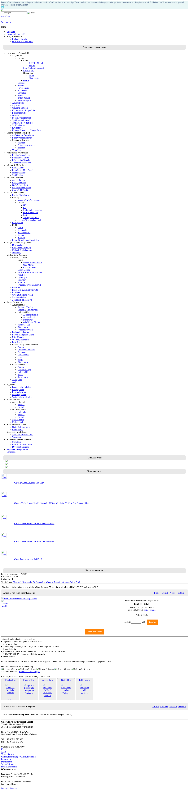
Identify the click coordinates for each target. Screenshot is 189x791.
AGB (3, 752)
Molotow (22, 280)
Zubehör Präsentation (21, 162)
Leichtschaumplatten (21, 155)
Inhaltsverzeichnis (9, 767)
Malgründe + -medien (32, 210)
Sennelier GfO (24, 232)
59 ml (31, 75)
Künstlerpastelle (19, 182)
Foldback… (10, 680)
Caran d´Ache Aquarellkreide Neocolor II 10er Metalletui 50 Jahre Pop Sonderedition (51, 503)
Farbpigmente (18, 389)
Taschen (21, 148)
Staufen (21, 235)
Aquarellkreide (18, 180)
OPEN (26, 80)
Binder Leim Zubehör (21, 387)
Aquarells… (47, 680)
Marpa (20, 359)
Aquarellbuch (29, 317)
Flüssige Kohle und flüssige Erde (26, 130)
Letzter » (182, 593)
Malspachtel (17, 422)
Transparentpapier (17, 380)
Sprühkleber (17, 175)
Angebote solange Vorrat (17, 449)
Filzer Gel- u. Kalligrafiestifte (25, 290)
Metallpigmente (19, 394)
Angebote (11, 31)
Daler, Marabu (24, 270)
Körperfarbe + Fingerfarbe (23, 110)
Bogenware (28, 320)
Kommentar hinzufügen (29, 671)
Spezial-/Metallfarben (21, 118)
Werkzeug (16, 252)
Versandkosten (7, 754)
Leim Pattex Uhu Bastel (22, 170)
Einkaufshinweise (20, 39)
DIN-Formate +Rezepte (22, 41)
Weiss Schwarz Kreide (22, 397)
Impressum (6, 759)
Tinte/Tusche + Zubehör (22, 123)
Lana (20, 357)
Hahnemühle (23, 354)
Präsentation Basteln (21, 160)
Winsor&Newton (25, 330)
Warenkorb (6, 22)
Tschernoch (23, 377)
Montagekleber (18, 172)
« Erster (155, 593)
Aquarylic (16, 105)
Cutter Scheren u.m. (21, 427)
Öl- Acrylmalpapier (20, 340)
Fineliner (16, 292)
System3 (21, 95)
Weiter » (173, 593)
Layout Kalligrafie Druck (23, 335)
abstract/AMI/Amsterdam (29, 200)
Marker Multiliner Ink (32, 262)
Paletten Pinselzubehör (22, 444)
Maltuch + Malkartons (22, 250)
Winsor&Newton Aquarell (29, 285)
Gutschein (11, 452)
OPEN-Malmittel (30, 212)
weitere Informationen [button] (18, 5)
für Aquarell (17, 222)
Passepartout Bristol (20, 158)
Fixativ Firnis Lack (20, 195)
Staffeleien (16, 442)
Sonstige (21, 237)
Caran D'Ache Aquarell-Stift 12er (29, 559)
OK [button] (2, 7)
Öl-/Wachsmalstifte (20, 185)
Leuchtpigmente (19, 392)
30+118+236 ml (36, 63)
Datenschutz (6, 762)
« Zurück (164, 593)
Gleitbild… (66, 680)
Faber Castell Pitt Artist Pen (30, 272)
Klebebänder (17, 167)
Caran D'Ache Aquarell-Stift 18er (29, 483)
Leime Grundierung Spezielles (25, 240)
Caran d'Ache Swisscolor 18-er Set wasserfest (34, 523)
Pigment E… (29, 680)
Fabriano (21, 352)
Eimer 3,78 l (28, 70)
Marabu (21, 85)
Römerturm (23, 327)
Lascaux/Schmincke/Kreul (29, 220)
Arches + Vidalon (25, 307)
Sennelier (22, 93)
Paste (25, 215)
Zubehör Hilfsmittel (20, 190)
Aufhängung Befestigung (23, 135)
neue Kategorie (24, 100)
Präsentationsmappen (27, 145)
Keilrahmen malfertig (21, 247)
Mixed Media (18, 337)
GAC (25, 205)
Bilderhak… (84, 680)
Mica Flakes (34, 78)
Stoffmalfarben (18, 125)
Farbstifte (16, 287)
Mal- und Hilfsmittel (22, 582)
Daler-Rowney (24, 369)
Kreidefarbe (17, 128)
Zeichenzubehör (19, 297)
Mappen (21, 143)
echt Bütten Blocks (31, 322)
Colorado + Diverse (26, 349)
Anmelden (5, 16)
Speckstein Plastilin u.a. (22, 434)
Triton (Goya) (24, 98)
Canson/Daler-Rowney (28, 310)
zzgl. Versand (150, 610)
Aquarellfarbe (18, 103)
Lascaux (21, 83)
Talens (20, 374)
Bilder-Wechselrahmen (22, 138)
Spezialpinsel (18, 419)
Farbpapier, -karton (20, 332)
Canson (21, 347)
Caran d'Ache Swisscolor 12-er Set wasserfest (34, 541)
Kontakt (4, 749)
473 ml (32, 65)
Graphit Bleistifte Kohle (22, 295)
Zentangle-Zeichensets (22, 300)
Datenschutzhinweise (9, 788)
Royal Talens (23, 88)
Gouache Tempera (20, 108)
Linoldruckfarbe (19, 113)
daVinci (21, 404)
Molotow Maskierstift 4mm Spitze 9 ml (63, 582)
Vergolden (16, 150)
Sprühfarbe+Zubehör (21, 120)
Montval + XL (24, 325)
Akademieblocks (30, 315)
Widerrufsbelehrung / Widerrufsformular (18, 757)
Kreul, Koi (22, 275)
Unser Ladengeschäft (16, 34)
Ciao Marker (28, 265)
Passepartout (17, 429)
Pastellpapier (17, 342)
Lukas (20, 227)
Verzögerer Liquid (31, 217)
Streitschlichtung (8, 764)
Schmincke (22, 90)
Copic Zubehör (30, 267)
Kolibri (21, 407)
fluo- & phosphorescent (33, 68)
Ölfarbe (15, 115)
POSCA (21, 282)
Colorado (22, 412)
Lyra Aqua (22, 277)
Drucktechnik (18, 245)
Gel (24, 207)
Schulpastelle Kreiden (21, 187)
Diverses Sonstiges (20, 447)
